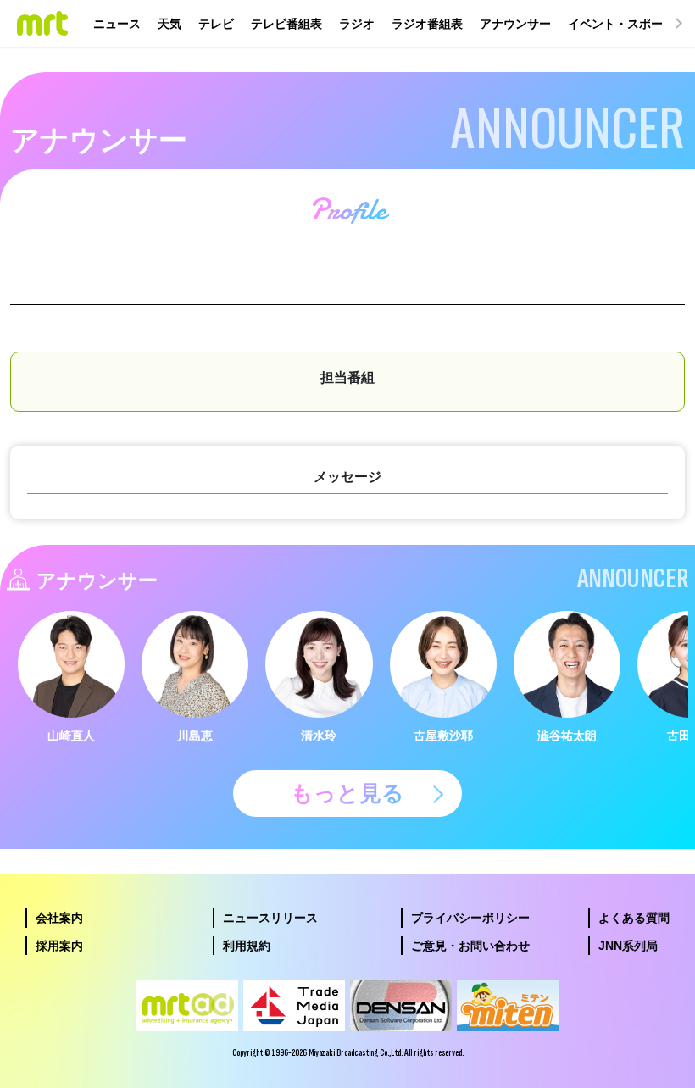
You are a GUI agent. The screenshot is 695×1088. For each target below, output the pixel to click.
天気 (169, 24)
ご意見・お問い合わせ (470, 945)
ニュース (117, 24)
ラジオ (357, 24)
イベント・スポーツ (621, 24)
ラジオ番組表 (427, 24)
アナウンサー (515, 24)
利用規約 (246, 945)
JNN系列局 (628, 945)
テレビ (216, 24)
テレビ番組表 (286, 24)
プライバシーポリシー (470, 917)
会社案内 (59, 917)
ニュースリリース (270, 917)
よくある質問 (634, 917)
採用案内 (59, 945)
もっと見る (347, 793)
